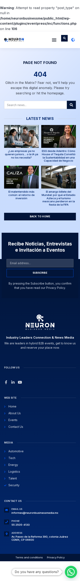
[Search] (71, 105)
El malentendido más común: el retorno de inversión (21, 195)
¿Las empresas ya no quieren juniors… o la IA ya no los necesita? (21, 154)
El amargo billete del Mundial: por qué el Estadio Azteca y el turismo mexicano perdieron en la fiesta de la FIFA (58, 198)
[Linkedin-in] (13, 382)
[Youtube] (20, 382)
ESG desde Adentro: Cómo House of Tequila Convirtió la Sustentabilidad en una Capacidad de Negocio (58, 155)
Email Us (17, 509)
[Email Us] (6, 510)
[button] (54, 40)
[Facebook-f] (6, 382)
